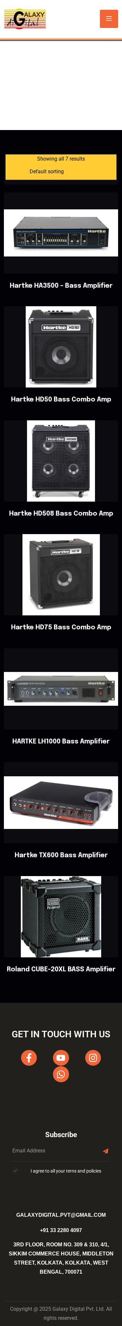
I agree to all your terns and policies (66, 1171)
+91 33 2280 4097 (61, 1230)
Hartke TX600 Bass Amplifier (61, 855)
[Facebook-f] (29, 1058)
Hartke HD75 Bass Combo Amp (61, 627)
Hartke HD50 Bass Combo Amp (61, 399)
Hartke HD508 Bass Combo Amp (61, 513)
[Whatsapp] (61, 1074)
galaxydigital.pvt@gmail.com (61, 1215)
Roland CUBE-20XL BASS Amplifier (61, 969)
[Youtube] (61, 1058)
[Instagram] (93, 1058)
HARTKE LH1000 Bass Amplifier (61, 741)
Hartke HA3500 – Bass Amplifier (61, 285)
